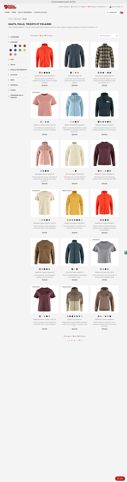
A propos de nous (40, 12)
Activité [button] (14, 75)
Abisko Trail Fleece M (74, 319)
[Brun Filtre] (24, 46)
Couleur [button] (14, 42)
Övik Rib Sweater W (74, 76)
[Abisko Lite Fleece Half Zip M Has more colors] (81, 220)
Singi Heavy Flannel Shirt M (104, 76)
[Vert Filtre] (20, 50)
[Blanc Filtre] (10, 46)
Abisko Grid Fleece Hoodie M (45, 76)
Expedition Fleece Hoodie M (104, 223)
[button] (121, 12)
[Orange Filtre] (10, 54)
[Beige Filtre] (24, 50)
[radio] (40, 73)
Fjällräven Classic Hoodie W (104, 319)
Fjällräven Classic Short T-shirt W (45, 125)
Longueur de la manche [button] (17, 96)
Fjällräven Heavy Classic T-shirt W (44, 319)
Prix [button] (12, 59)
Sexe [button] (12, 80)
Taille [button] (13, 65)
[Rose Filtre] (15, 54)
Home (10, 19)
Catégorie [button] (15, 37)
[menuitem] (7, 12)
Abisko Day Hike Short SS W (104, 272)
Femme (14, 12)
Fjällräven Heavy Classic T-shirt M (44, 223)
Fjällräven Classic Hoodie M (104, 125)
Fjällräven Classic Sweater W (104, 174)
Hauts (25, 19)
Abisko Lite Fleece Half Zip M (74, 223)
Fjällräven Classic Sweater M (44, 272)
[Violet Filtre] (10, 50)
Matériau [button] (14, 85)
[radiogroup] (44, 73)
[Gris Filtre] (20, 46)
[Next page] (81, 340)
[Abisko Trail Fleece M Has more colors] (81, 316)
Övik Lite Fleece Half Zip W (74, 174)
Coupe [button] (13, 90)
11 (79, 340)
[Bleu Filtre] (15, 50)
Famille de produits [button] (19, 70)
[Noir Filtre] (15, 46)
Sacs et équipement (25, 12)
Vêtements (17, 19)
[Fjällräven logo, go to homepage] (10, 6)
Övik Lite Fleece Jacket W (74, 272)
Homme (7, 12)
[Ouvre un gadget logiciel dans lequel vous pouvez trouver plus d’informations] (120, 478)
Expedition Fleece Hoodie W (44, 174)
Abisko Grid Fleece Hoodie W (75, 125)
